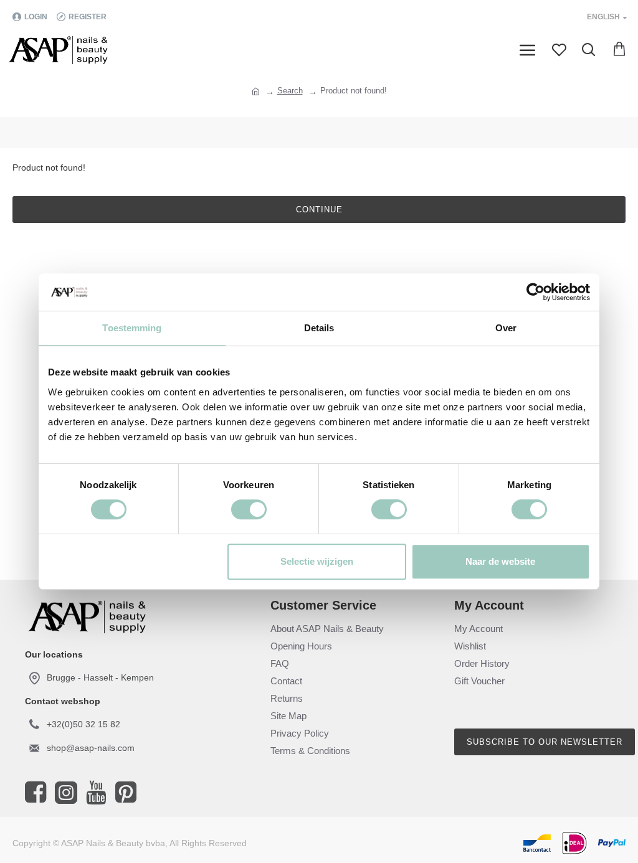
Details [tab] (319, 328)
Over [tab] (506, 328)
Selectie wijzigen (316, 561)
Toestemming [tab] (131, 328)
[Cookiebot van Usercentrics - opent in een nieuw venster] (535, 292)
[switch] (249, 509)
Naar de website (500, 561)
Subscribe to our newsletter (544, 742)
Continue (319, 209)
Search (290, 90)
